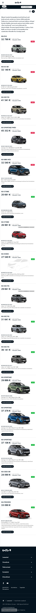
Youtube (7, 583)
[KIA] (18, 2)
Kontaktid (6, 572)
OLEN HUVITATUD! (7, 61)
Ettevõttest (6, 577)
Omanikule (6, 562)
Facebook (3, 583)
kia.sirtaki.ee (14, 587)
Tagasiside (22, 587)
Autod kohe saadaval (20, 600)
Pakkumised (6, 567)
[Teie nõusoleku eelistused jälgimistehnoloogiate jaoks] (9, 610)
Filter (33, 11)
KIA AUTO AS (6, 587)
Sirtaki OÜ (3, 600)
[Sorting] (30, 11)
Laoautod (5, 557)
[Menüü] (3, 2)
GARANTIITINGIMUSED (8, 607)
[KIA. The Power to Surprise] (7, 550)
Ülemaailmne (6, 589)
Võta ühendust (26, 7)
